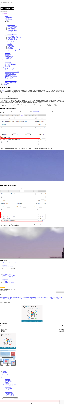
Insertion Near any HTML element (14, 37)
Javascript (45, 298)
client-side (50, 297)
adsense (11, 297)
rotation (60, 298)
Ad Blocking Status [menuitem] (10, 394)
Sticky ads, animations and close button (10, 262)
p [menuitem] (8, 389)
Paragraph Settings (11, 29)
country (59, 297)
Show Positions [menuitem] (9, 388)
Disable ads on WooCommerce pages (12, 71)
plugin (58, 298)
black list (42, 297)
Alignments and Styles (12, 27)
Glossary (6, 20)
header (30, 298)
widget (15, 299)
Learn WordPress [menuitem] (8, 381)
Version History (5, 83)
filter (21, 298)
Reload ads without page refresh (11, 77)
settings (5, 299)
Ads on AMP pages (11, 38)
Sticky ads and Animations (10, 64)
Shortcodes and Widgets (12, 26)
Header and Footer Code (12, 28)
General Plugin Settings (12, 34)
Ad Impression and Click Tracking (14, 49)
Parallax (3, 90)
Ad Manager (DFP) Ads (12, 39)
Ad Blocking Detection (12, 51)
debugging (6, 298)
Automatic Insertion (11, 25)
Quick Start (7, 18)
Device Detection (11, 46)
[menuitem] (33, 398)
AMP (18, 297)
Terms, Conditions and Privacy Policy (9, 374)
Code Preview (10, 23)
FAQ (3, 67)
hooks (34, 298)
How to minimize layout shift (10, 81)
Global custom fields (9, 57)
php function (55, 298)
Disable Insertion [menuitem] (9, 393)
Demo (3, 59)
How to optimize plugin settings (11, 69)
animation (20, 297)
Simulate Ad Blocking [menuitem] (10, 395)
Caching (9, 42)
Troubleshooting (8, 58)
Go (60, 291)
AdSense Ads (10, 31)
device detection (10, 298)
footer (24, 298)
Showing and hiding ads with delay (12, 78)
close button (54, 297)
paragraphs (49, 298)
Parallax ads (7, 66)
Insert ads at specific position (10, 75)
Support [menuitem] (6, 382)
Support (4, 371)
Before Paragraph (8, 60)
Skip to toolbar (3, 376)
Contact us (4, 84)
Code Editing (10, 22)
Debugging (7, 55)
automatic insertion (25, 297)
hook (32, 298)
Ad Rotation (10, 44)
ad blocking (2, 297)
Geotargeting (10, 48)
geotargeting (27, 298)
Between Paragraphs (9, 63)
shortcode (8, 299)
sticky (11, 299)
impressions (39, 298)
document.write (18, 298)
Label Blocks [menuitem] (8, 387)
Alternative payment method (10, 82)
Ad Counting (10, 45)
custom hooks (2, 298)
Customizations (8, 54)
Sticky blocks (7, 65)
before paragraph (32, 297)
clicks (47, 297)
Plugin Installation (8, 17)
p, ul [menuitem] (9, 390)
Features (6, 16)
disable (14, 298)
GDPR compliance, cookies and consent (13, 79)
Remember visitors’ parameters (11, 76)
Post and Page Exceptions (13, 41)
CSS (61, 297)
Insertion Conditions (12, 32)
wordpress (18, 299)
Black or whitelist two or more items (12, 72)
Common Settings (8, 19)
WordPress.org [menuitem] (8, 379)
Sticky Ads (10, 47)
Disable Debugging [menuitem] (10, 385)
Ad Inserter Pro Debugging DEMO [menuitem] (10, 384)
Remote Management (9, 56)
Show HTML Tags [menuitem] (9, 392)
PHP (52, 298)
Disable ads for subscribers (10, 74)
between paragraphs (38, 297)
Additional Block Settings (13, 36)
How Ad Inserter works (9, 68)
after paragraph (15, 297)
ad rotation (6, 297)
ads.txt (9, 40)
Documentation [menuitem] (8, 380)
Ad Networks (7, 53)
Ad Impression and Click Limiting (14, 50)
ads (9, 297)
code (57, 297)
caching (45, 297)
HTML (36, 298)
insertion (42, 298)
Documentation (5, 14)
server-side (2, 299)
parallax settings (36, 111)
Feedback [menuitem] (7, 383)
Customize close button (9, 73)
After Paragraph (8, 62)
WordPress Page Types (12, 30)
